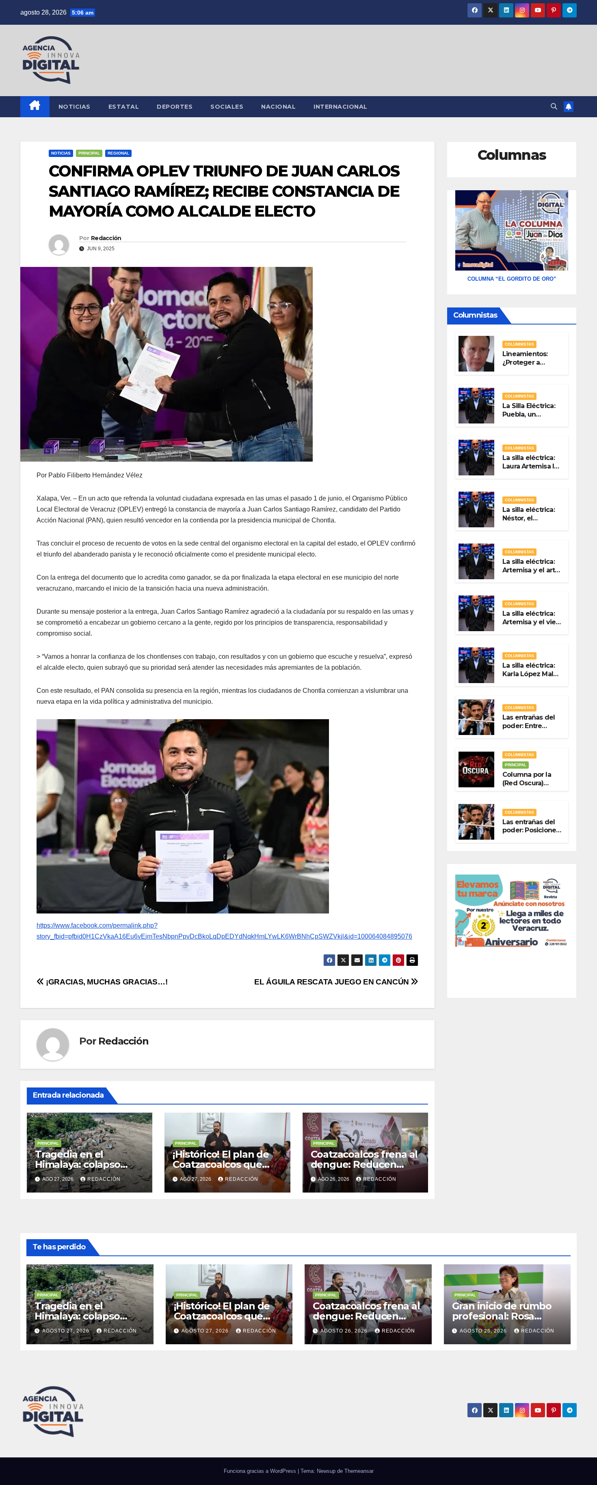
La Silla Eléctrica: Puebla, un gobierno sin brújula (528, 418)
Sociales (226, 106)
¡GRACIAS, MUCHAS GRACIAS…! (105, 982)
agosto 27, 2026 (66, 1331)
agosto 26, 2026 (344, 1331)
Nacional (278, 106)
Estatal (123, 106)
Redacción (106, 238)
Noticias (74, 106)
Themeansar (359, 1471)
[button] (554, 106)
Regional (118, 153)
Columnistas (519, 344)
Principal (89, 153)
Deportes (175, 106)
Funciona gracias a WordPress (261, 1471)
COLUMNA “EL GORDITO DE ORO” (511, 279)
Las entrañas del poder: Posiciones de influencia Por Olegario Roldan (530, 834)
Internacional (341, 106)
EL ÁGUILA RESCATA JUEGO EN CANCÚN (332, 982)
